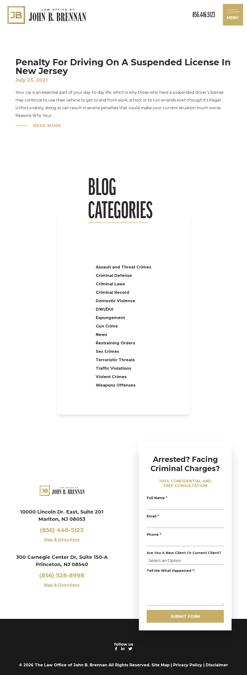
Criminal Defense (114, 275)
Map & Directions (62, 539)
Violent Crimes (111, 376)
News (101, 334)
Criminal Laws (110, 284)
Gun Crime (107, 326)
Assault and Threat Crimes (123, 267)
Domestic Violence (115, 301)
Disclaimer (217, 665)
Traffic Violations (113, 368)
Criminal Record (112, 292)
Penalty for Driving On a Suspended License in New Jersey (123, 66)
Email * (153, 516)
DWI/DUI (104, 309)
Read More (47, 125)
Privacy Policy (187, 665)
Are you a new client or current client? (184, 553)
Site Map (160, 665)
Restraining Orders (115, 343)
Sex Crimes (107, 351)
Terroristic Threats (115, 360)
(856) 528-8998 (61, 575)
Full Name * (157, 498)
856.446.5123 (203, 14)
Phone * (154, 534)
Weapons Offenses (116, 385)
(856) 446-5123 (62, 530)
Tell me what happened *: (171, 570)
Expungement (110, 317)
